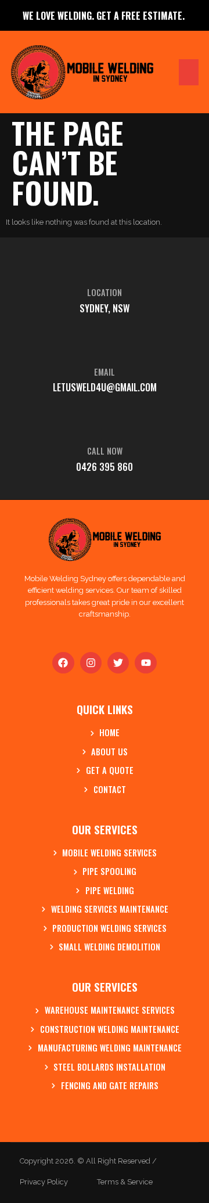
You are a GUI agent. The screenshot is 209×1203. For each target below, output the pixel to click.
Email (104, 372)
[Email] (104, 343)
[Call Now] (104, 422)
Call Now (104, 451)
